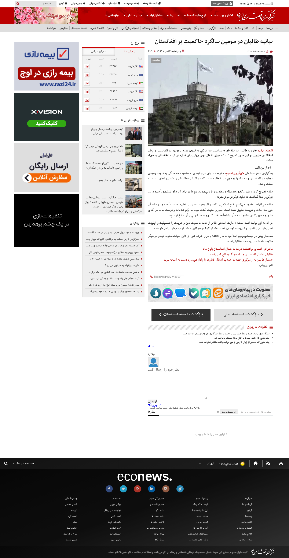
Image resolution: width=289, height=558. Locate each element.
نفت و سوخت (130, 3)
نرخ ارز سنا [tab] (129, 51)
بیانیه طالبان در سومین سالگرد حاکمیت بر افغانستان (214, 41)
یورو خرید (133, 74)
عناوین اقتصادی (157, 504)
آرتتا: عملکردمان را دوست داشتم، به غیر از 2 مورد (115, 278)
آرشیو (62, 3)
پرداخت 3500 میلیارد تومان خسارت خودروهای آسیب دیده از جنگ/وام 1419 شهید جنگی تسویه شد (112, 292)
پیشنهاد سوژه (202, 498)
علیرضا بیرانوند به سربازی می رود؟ (122, 265)
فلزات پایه (113, 3)
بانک (229, 28)
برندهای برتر (115, 534)
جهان (260, 28)
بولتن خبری (115, 504)
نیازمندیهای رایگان (112, 510)
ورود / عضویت (222, 3)
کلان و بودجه (242, 28)
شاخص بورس (202, 516)
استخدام (117, 498)
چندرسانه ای (71, 498)
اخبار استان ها (157, 516)
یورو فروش (132, 100)
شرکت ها (51, 28)
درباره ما (248, 498)
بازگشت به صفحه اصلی (241, 314)
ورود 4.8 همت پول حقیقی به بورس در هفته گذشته (114, 233)
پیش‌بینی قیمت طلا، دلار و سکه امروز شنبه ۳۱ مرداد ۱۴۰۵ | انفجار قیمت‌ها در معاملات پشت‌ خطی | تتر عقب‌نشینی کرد (112, 259)
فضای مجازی (71, 504)
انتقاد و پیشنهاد (244, 528)
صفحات (156, 60)
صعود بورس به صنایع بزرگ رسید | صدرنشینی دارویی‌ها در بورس (112, 252)
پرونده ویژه (159, 534)
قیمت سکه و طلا (200, 504)
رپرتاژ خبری (115, 540)
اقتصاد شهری (97, 28)
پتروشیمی (185, 28)
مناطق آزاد (155, 15)
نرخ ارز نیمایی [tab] (98, 51)
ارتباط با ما (247, 504)
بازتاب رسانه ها (157, 522)
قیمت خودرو (202, 522)
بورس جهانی (77, 3)
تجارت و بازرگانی (130, 28)
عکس (74, 522)
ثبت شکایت (115, 528)
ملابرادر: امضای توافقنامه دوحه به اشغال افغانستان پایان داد (238, 249)
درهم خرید (132, 83)
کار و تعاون (112, 28)
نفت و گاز (199, 28)
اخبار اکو (160, 510)
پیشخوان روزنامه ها (155, 528)
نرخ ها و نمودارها (200, 510)
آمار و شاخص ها (200, 528)
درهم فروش (132, 108)
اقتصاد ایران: (265, 150)
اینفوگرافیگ (71, 528)
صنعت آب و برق (169, 28)
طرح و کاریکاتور (69, 534)
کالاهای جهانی (95, 3)
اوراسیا (269, 28)
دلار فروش (133, 91)
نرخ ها (196, 15)
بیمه (221, 28)
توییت (74, 510)
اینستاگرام (72, 516)
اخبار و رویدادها (223, 15)
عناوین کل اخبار (157, 498)
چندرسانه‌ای (134, 15)
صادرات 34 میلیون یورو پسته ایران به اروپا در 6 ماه (114, 285)
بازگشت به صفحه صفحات (182, 314)
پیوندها (248, 516)
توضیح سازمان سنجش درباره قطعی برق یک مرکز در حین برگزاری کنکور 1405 (112, 272)
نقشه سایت (246, 522)
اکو (253, 28)
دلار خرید (133, 66)
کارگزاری (212, 28)
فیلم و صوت (71, 540)
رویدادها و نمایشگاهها (198, 534)
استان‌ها (174, 15)
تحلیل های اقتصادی (199, 540)
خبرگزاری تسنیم (235, 173)
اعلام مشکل (246, 534)
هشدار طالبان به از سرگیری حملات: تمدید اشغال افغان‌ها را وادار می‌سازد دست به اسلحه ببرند (218, 260)
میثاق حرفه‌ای (245, 540)
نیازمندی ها (112, 15)
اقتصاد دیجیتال (79, 28)
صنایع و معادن (149, 28)
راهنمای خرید (114, 522)
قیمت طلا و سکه (150, 3)
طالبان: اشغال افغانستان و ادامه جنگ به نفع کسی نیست (240, 254)
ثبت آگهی (116, 516)
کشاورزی (63, 28)
